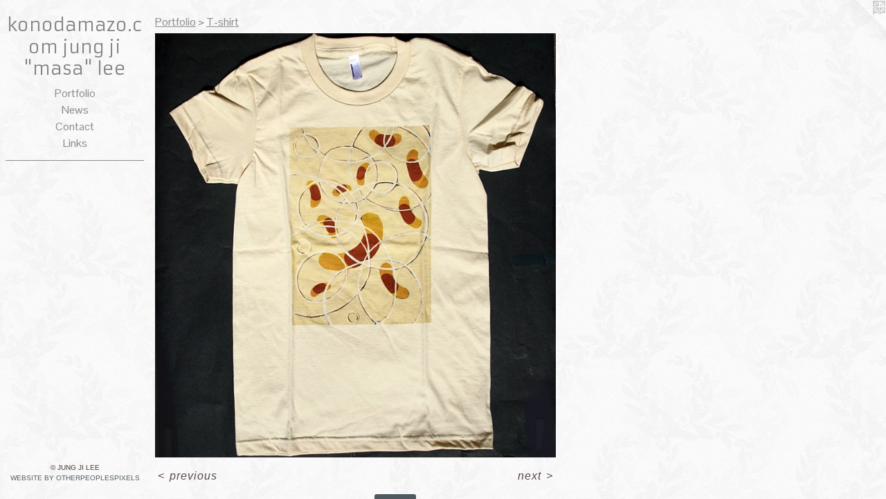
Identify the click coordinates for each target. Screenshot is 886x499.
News (75, 110)
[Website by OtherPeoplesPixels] (858, 27)
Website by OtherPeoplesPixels (75, 478)
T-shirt (222, 22)
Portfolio (75, 93)
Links (75, 143)
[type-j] (355, 245)
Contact (74, 126)
